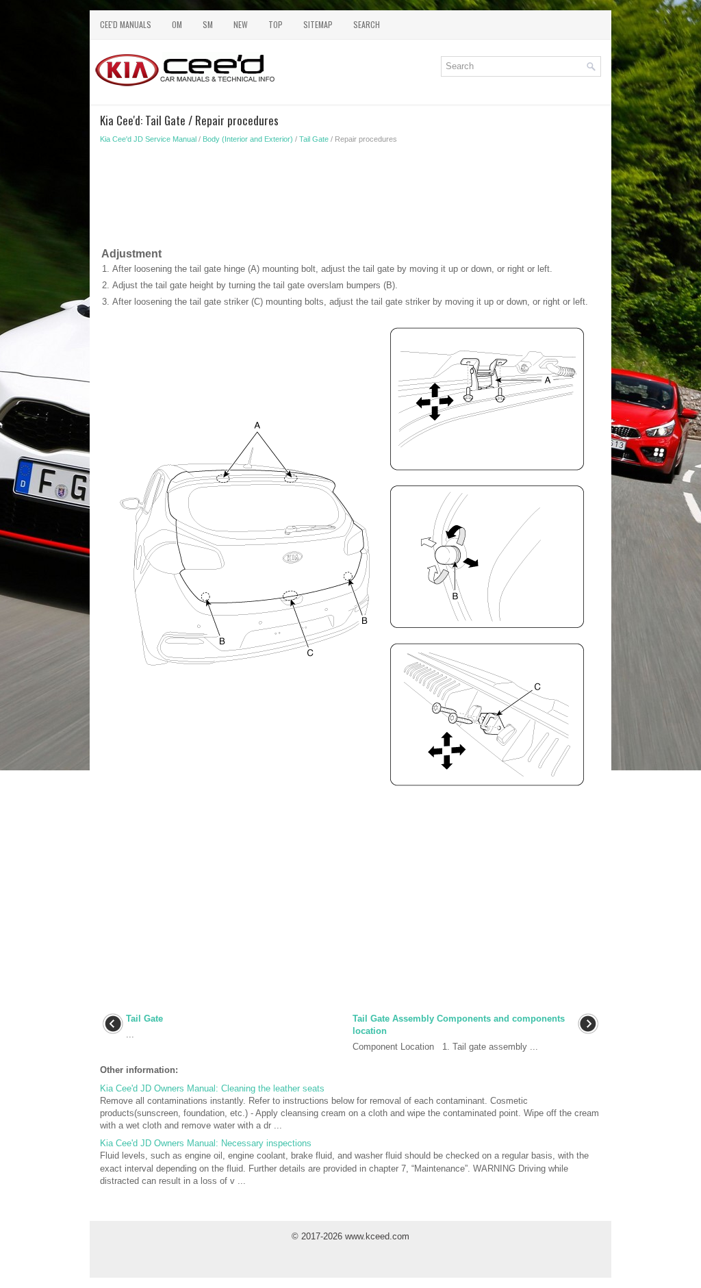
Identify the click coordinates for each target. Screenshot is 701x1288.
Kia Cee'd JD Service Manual (148, 139)
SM (208, 24)
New (240, 24)
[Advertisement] (350, 198)
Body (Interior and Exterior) (248, 139)
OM (177, 24)
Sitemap (318, 24)
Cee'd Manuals (125, 24)
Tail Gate (314, 139)
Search (366, 24)
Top (275, 24)
